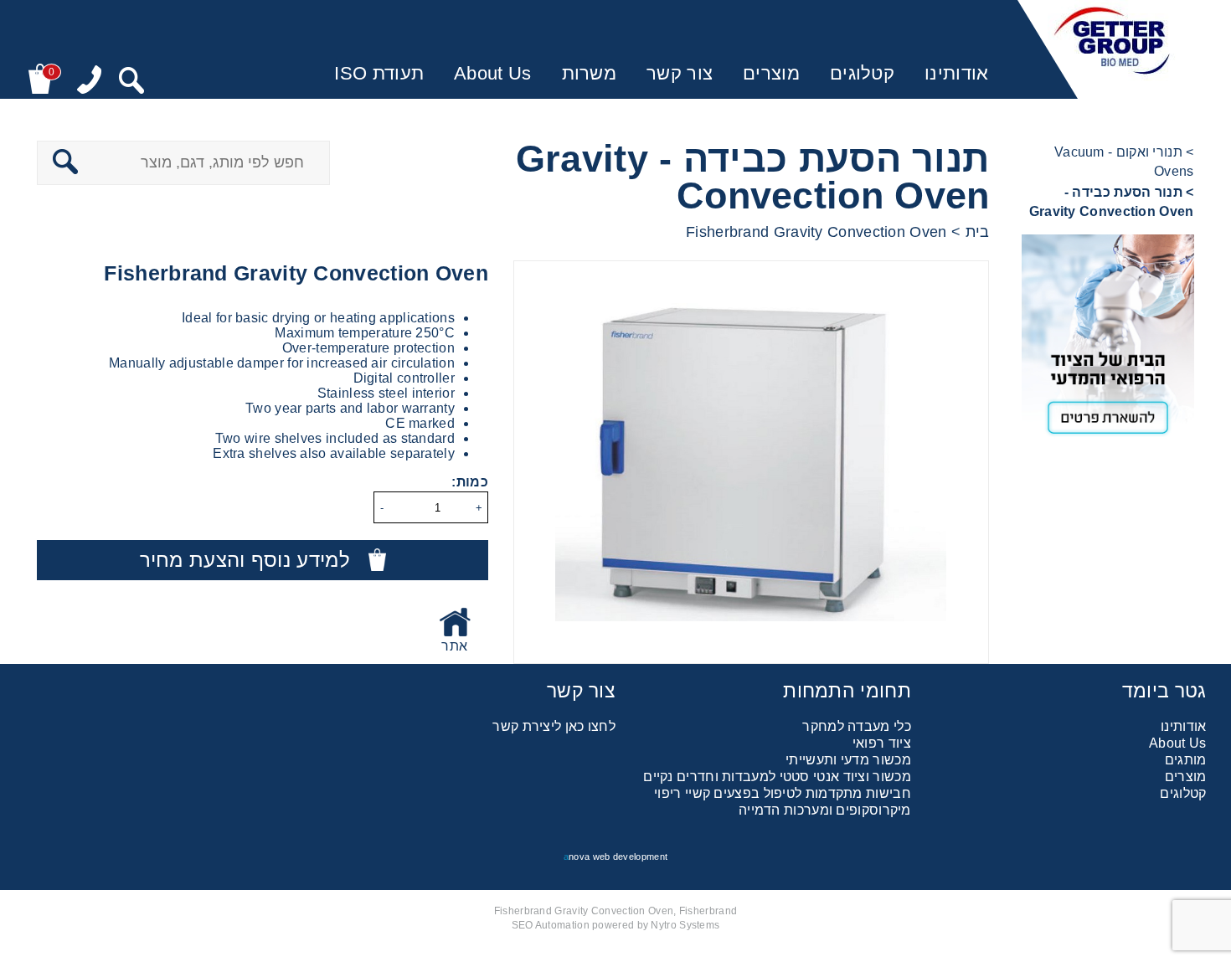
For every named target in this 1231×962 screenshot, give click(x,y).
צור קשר (679, 74)
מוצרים (771, 74)
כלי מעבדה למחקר (856, 726)
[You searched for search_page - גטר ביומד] (131, 82)
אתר (454, 646)
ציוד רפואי (881, 743)
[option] (750, 462)
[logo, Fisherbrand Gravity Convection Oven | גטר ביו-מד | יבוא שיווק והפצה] (1112, 49)
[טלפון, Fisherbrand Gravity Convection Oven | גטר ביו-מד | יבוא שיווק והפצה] (89, 81)
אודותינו (956, 74)
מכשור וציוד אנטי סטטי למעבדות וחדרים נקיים (777, 776)
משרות (589, 74)
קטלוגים (862, 74)
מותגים (1186, 760)
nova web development (615, 856)
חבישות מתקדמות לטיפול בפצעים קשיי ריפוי (782, 793)
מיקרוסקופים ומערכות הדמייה (825, 810)
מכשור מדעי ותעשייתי (848, 760)
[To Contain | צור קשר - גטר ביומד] (1107, 341)
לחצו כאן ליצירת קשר (554, 726)
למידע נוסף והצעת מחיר (245, 559)
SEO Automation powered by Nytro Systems (616, 925)
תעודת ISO (379, 74)
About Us (492, 74)
